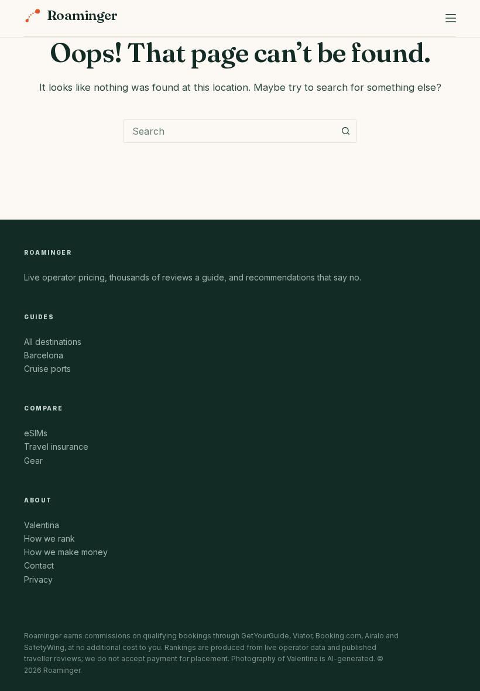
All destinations (52, 342)
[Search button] (345, 131)
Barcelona (43, 355)
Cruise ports (47, 369)
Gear (33, 461)
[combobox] (229, 131)
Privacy (38, 579)
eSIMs (35, 433)
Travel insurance (56, 446)
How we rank (49, 538)
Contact (39, 565)
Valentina (41, 525)
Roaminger (82, 15)
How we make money (66, 552)
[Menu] (450, 18)
